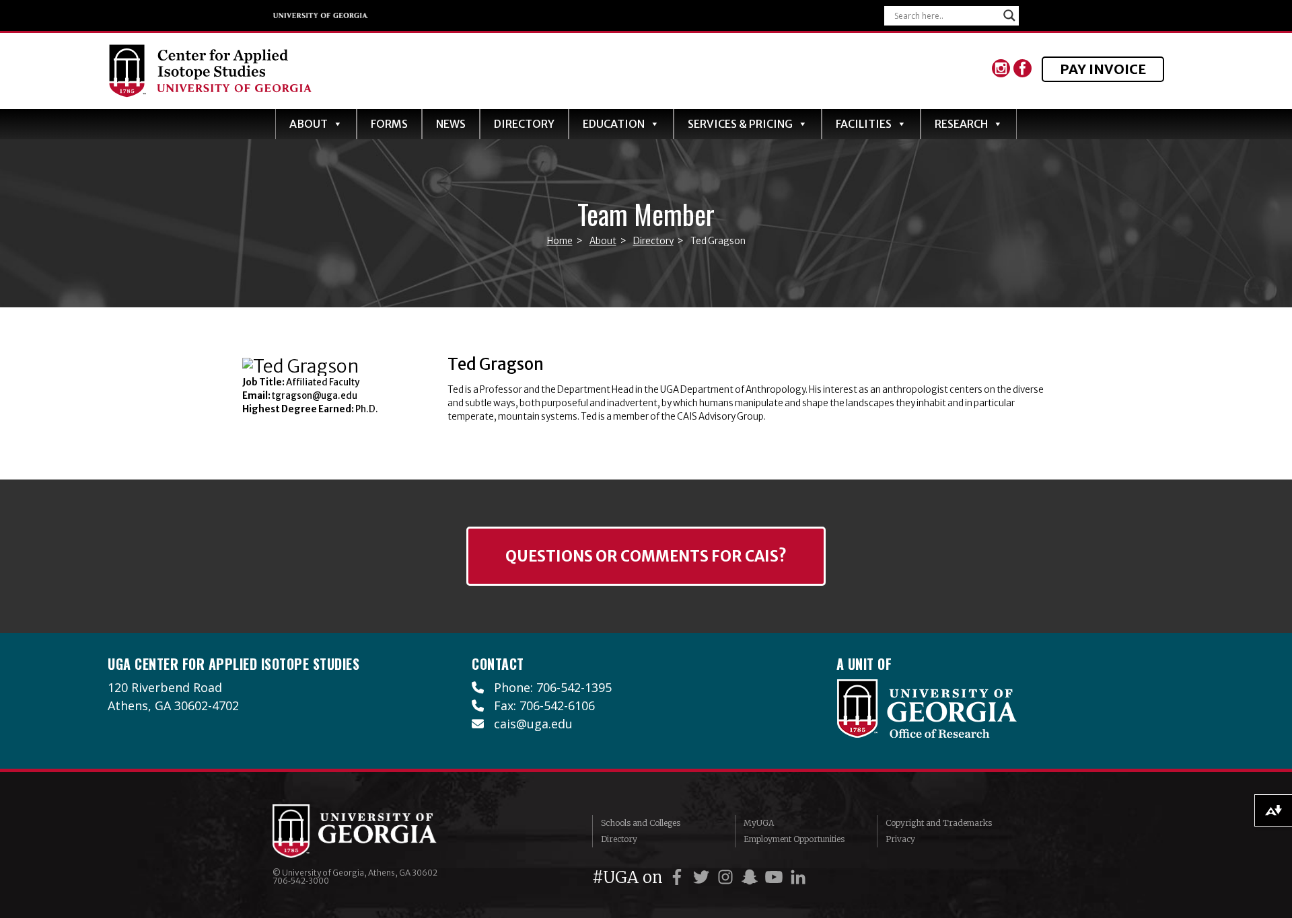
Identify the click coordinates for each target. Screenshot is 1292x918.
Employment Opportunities (794, 839)
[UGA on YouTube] (776, 877)
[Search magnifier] (1009, 15)
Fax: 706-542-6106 (539, 705)
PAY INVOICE (1103, 69)
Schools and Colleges (640, 823)
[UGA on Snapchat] (752, 877)
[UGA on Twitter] (703, 877)
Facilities (864, 123)
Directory (524, 123)
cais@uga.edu (528, 724)
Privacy (900, 839)
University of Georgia (323, 15)
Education (614, 123)
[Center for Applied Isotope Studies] (384, 71)
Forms (389, 123)
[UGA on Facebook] (679, 877)
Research (961, 123)
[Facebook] (1022, 71)
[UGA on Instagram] (727, 877)
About (308, 123)
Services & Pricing (740, 123)
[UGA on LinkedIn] (798, 877)
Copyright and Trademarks (939, 823)
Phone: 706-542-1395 (548, 687)
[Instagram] (1002, 71)
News (451, 123)
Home (560, 241)
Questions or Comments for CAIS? (646, 556)
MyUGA (759, 823)
